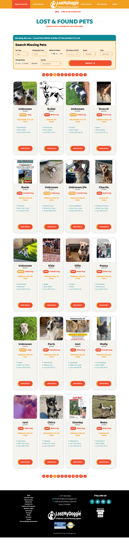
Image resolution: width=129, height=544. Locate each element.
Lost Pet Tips (28, 498)
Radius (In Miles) (54, 50)
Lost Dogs (28, 511)
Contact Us (29, 504)
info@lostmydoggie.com (68, 499)
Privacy (28, 517)
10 (81, 75)
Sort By (43, 60)
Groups (28, 513)
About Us (28, 502)
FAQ (28, 495)
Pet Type (18, 50)
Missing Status (20, 60)
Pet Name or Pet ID (72, 50)
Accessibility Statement (28, 521)
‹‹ (43, 75)
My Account (28, 500)
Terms (28, 519)
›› (85, 75)
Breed (85, 50)
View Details (25, 148)
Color (102, 50)
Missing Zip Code (38, 50)
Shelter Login (29, 508)
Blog (28, 515)
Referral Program (28, 506)
